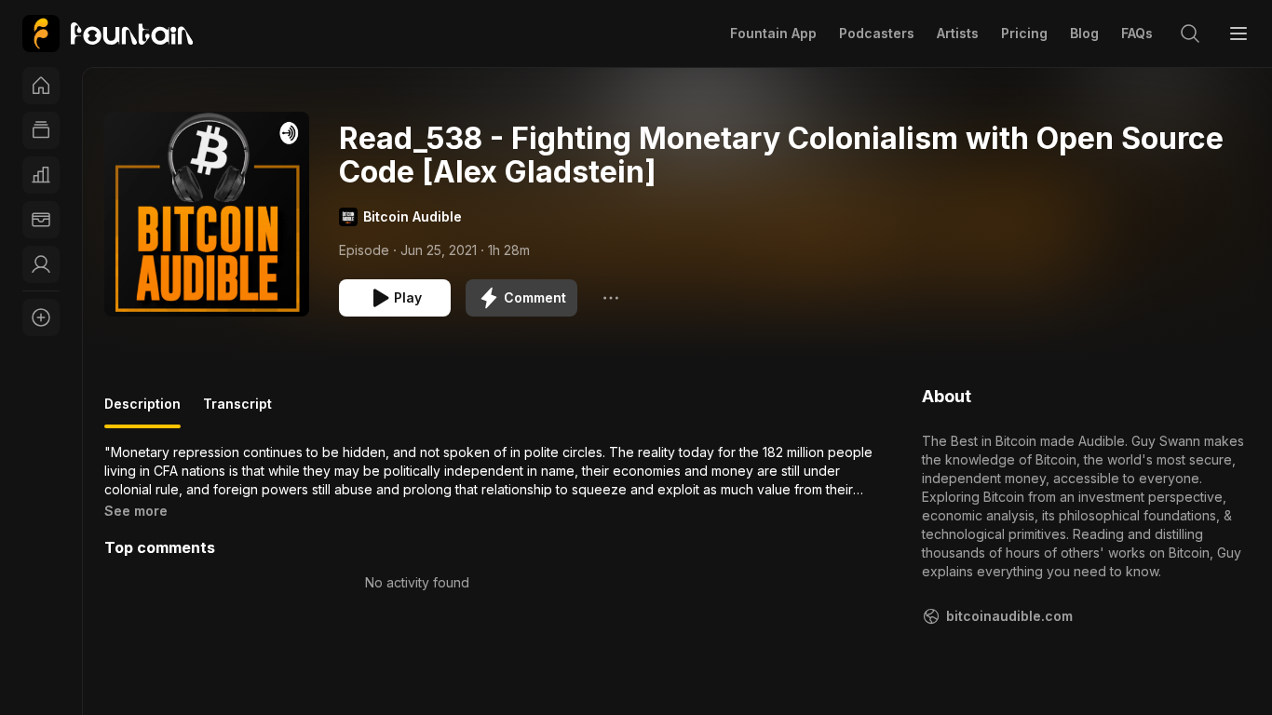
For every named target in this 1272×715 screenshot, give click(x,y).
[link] (107, 33)
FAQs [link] (1137, 33)
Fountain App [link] (773, 33)
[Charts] (41, 175)
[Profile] (41, 264)
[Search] (1190, 33)
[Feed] (41, 130)
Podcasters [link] (876, 33)
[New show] (41, 317)
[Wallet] (41, 219)
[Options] (610, 298)
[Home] (41, 85)
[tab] (142, 411)
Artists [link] (958, 33)
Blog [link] (1084, 33)
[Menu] (1238, 33)
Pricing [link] (1024, 33)
